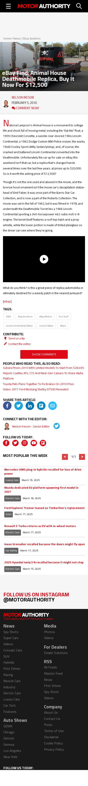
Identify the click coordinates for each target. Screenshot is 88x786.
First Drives (11, 668)
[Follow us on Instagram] (24, 443)
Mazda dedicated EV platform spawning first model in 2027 (41, 490)
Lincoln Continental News (19, 325)
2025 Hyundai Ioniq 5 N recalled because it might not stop (44, 562)
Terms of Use (54, 731)
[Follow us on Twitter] (15, 443)
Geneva (8, 744)
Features (9, 711)
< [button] (65, 457)
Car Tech (9, 705)
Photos (49, 632)
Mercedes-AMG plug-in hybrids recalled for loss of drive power (42, 472)
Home (7, 38)
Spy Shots (10, 632)
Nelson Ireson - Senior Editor (31, 426)
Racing (8, 674)
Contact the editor (19, 344)
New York (10, 757)
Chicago (9, 732)
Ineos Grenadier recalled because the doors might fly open (44, 544)
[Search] (79, 6)
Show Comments (44, 354)
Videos (8, 644)
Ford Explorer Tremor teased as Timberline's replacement (44, 508)
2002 (8, 316)
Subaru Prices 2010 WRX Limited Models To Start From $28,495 (43, 367)
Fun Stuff (64, 316)
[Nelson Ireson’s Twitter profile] (53, 426)
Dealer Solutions (56, 652)
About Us (51, 712)
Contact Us (52, 718)
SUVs (9, 514)
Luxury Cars (12, 480)
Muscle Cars (12, 681)
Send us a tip (16, 338)
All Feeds (50, 667)
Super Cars (11, 638)
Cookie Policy (53, 743)
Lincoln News (46, 325)
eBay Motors (45, 316)
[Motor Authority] (44, 6)
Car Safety (11, 550)
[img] (7, 405)
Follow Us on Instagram (36, 596)
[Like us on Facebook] (6, 443)
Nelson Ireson (23, 96)
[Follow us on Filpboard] (43, 443)
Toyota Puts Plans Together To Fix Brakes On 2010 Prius (38, 384)
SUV (6, 656)
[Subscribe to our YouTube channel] (34, 443)
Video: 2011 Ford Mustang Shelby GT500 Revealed (35, 389)
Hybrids (8, 662)
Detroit (8, 738)
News (17, 38)
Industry (9, 687)
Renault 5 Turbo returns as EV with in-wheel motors (40, 526)
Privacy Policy (54, 749)
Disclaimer (51, 737)
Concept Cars (12, 650)
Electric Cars (13, 498)
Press (48, 724)
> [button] (82, 457)
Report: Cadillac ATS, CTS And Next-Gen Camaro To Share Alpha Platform (43, 375)
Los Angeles (12, 750)
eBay (7, 301)
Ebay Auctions (32, 38)
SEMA (7, 726)
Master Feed (53, 673)
